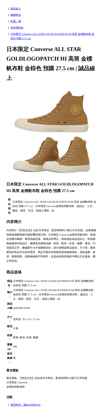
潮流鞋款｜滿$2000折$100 (25, 404)
